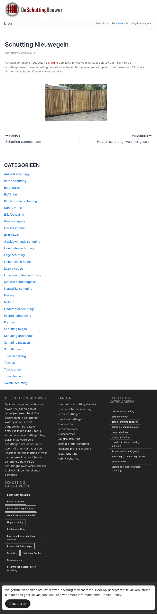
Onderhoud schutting (19, 309)
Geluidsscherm (14, 228)
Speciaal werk (14, 560)
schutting (52, 62)
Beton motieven (15, 501)
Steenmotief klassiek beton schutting (21, 568)
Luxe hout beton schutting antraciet (21, 538)
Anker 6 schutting (16, 174)
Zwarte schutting (16, 383)
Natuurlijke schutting (18, 288)
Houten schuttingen (70, 419)
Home (119, 23)
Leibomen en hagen (18, 262)
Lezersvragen (13, 268)
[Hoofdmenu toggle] (148, 9)
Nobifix (9, 302)
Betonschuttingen (68, 414)
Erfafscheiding (14, 214)
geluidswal (11, 235)
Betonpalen (12, 188)
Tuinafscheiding (15, 356)
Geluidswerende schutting (22, 242)
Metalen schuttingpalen (20, 282)
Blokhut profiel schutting (73, 443)
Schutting (12, 553)
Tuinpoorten (12, 369)
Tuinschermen (66, 434)
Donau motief (13, 208)
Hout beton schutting (19, 248)
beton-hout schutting (18, 494)
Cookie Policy (111, 595)
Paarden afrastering (17, 316)
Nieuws (9, 295)
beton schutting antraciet (20, 508)
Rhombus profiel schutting (74, 448)
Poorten (9, 322)
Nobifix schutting (68, 458)
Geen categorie (14, 221)
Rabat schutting (67, 453)
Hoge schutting (15, 522)
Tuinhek (9, 363)
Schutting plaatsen (17, 342)
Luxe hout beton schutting (22, 275)
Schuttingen (12, 349)
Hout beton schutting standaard (78, 404)
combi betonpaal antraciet (21, 515)
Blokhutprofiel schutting (20, 201)
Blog (8, 23)
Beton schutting (15, 181)
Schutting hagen (15, 329)
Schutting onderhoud (19, 336)
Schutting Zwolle (32, 553)
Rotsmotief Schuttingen (19, 546)
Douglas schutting (69, 438)
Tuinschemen (13, 376)
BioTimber (11, 194)
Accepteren (17, 604)
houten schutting (16, 529)
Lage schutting (14, 255)
